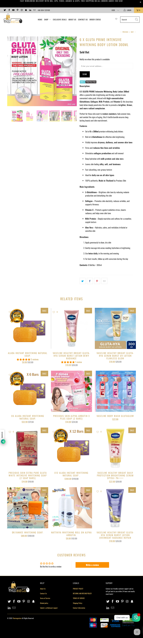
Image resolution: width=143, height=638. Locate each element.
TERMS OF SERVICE (79, 598)
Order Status (95, 19)
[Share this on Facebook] (90, 281)
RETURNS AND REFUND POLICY (82, 593)
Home (40, 19)
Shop (46, 19)
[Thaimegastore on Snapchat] (26, 10)
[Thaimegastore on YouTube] (13, 10)
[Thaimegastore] (13, 18)
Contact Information (79, 608)
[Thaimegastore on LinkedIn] (30, 10)
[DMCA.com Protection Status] (88, 82)
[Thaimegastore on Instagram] (21, 10)
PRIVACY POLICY (78, 588)
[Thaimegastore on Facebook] (9, 10)
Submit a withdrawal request (49, 608)
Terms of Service (45, 598)
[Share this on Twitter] (83, 281)
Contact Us (83, 19)
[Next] (73, 71)
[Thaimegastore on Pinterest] (17, 10)
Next (132, 32)
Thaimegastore (17, 618)
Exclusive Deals (60, 19)
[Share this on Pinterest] (97, 281)
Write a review (92, 565)
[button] (23, 359)
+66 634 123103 (44, 10)
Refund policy (44, 603)
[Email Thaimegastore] (34, 10)
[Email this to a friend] (104, 281)
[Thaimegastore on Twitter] (4, 10)
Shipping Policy (77, 603)
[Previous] (11, 71)
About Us (72, 19)
